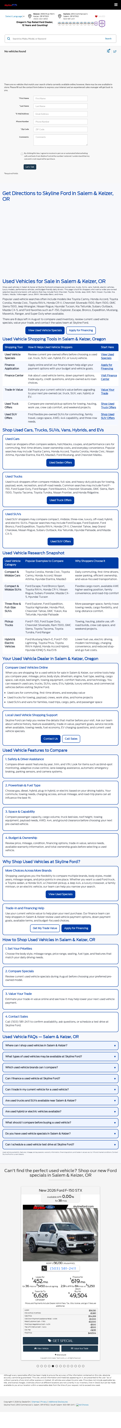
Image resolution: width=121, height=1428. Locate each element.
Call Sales (71, 739)
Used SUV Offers (60, 541)
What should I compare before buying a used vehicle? (38, 1122)
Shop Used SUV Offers (108, 416)
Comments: (24, 137)
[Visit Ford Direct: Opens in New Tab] (82, 1405)
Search (108, 38)
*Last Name (24, 106)
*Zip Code (25, 129)
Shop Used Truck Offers (108, 405)
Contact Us (51, 739)
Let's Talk (30, 167)
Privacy (44, 1402)
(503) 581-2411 (62, 1268)
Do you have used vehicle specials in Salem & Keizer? (38, 1133)
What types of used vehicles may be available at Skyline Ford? (43, 1056)
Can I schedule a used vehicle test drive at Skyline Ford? (39, 1144)
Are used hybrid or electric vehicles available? (33, 1111)
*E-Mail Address (22, 113)
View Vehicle (42, 1348)
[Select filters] (108, 51)
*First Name (24, 98)
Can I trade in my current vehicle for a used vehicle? (37, 1089)
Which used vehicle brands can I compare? (31, 1067)
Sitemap (35, 1402)
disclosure (61, 1354)
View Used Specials (107, 356)
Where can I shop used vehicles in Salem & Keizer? (36, 1045)
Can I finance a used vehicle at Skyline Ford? (32, 1078)
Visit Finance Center (109, 377)
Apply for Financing (81, 330)
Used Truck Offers (60, 500)
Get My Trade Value (45, 928)
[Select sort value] (114, 51)
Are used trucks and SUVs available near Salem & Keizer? (40, 1100)
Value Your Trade (107, 391)
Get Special (62, 1340)
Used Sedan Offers (60, 462)
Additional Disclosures (58, 1402)
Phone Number (22, 121)
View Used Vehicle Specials (45, 330)
